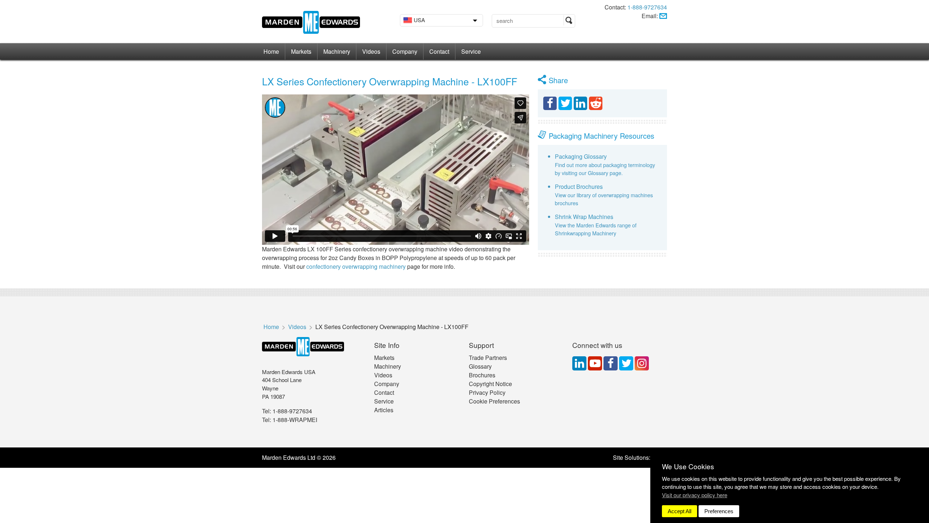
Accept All (679, 511)
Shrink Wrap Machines (584, 216)
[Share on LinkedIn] (580, 103)
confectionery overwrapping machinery (356, 266)
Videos (371, 51)
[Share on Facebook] (550, 103)
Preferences (718, 511)
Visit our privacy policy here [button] (694, 495)
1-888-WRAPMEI (295, 419)
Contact (439, 51)
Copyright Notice (490, 384)
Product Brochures (579, 186)
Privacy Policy (487, 392)
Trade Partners (488, 357)
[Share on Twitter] (565, 103)
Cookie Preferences (494, 401)
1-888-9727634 (647, 7)
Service (471, 51)
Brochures (482, 375)
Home (271, 51)
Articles (383, 410)
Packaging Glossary (581, 156)
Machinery (336, 51)
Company (404, 51)
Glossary (480, 366)
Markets (301, 51)
